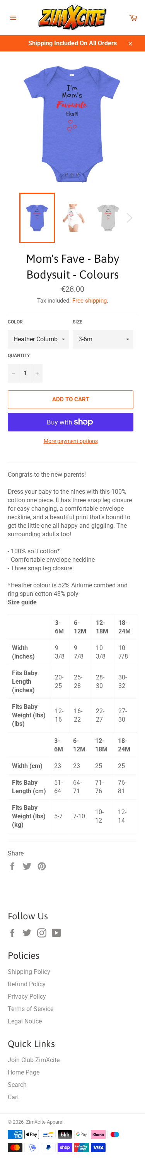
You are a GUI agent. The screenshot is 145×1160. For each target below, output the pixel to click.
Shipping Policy (29, 971)
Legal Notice (25, 1021)
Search (17, 1084)
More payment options (71, 441)
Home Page (23, 1072)
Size (77, 322)
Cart (13, 1097)
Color (15, 322)
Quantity (19, 355)
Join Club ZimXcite (34, 1060)
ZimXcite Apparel (44, 1122)
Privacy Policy (27, 996)
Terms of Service (30, 1009)
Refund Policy (27, 984)
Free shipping (89, 300)
